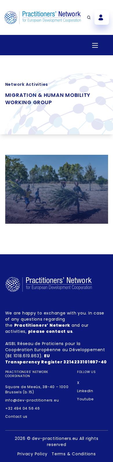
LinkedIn (85, 390)
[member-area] (101, 17)
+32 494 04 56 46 (22, 408)
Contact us (16, 416)
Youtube (85, 399)
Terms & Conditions (74, 454)
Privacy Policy (32, 454)
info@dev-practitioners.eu (32, 400)
